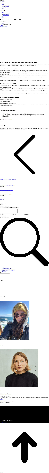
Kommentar (1, 213)
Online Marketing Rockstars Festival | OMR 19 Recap (6, 194)
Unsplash (11, 119)
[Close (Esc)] (0, 472)
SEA (4, 26)
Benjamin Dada (7, 119)
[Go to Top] (24, 471)
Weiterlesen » (1, 399)
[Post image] (2, 189)
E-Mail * (13, 214)
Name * (1, 214)
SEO (6, 26)
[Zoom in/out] (2, 472)
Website (26, 214)
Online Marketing (2, 26)
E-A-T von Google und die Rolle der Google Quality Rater (7, 185)
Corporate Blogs (2, 199)
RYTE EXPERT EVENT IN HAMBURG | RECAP (6, 190)
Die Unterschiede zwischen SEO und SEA (7, 268)
